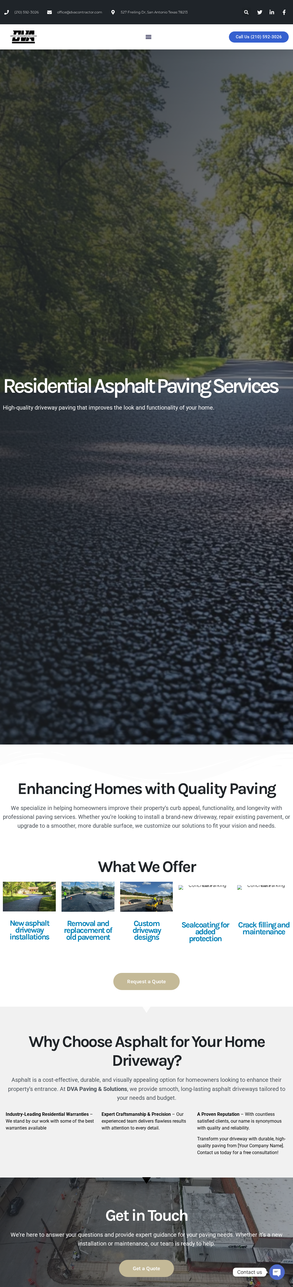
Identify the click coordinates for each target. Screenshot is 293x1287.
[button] (246, 12)
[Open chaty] (277, 1272)
